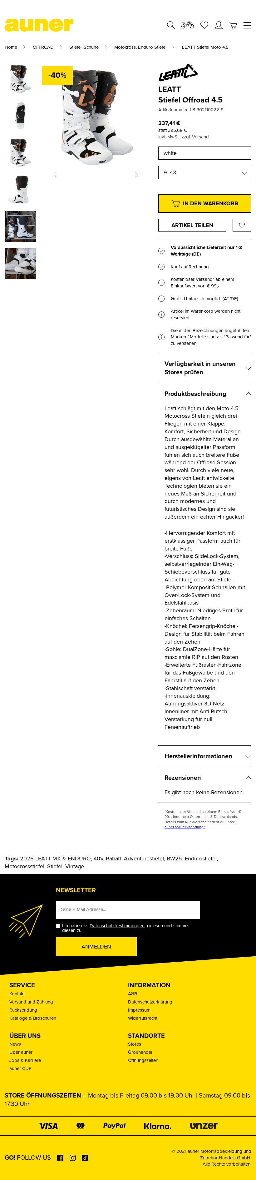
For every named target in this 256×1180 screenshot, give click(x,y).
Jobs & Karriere (25, 1060)
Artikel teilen (192, 225)
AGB (132, 993)
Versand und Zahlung (31, 1001)
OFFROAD (43, 47)
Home (11, 47)
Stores (134, 1044)
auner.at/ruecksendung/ (185, 827)
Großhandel (140, 1052)
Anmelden (96, 947)
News (15, 1044)
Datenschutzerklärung (150, 1001)
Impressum (139, 1010)
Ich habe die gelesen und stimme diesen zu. (125, 928)
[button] (54, 175)
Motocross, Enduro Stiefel (140, 47)
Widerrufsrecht (142, 1018)
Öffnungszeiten (143, 1060)
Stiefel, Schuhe (84, 47)
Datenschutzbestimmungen (117, 925)
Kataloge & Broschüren (32, 1018)
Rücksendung (23, 1010)
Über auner (20, 1052)
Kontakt (17, 993)
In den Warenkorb (210, 203)
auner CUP (20, 1068)
